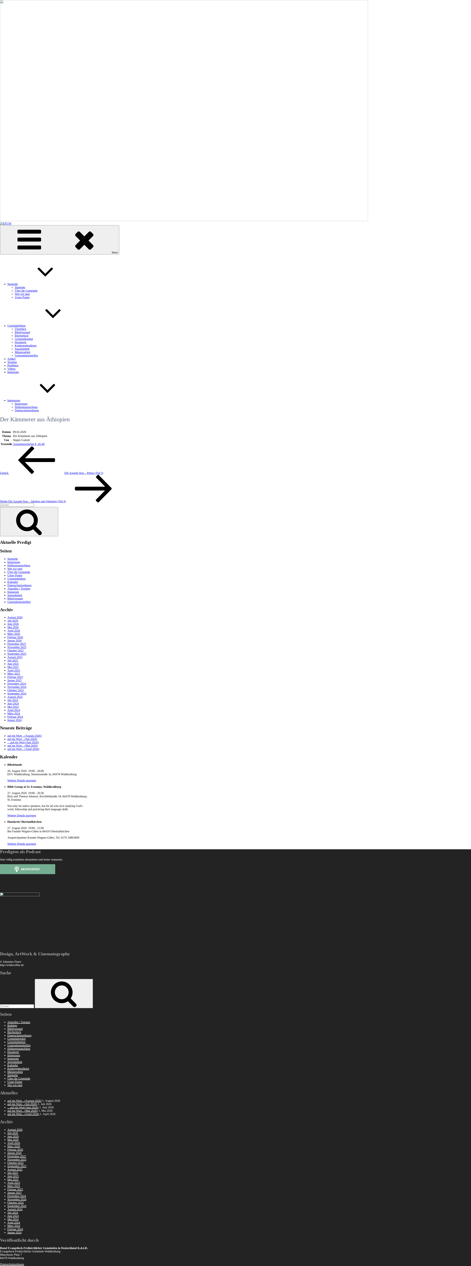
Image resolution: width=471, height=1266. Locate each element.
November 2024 (16, 687)
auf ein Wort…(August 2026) (24, 735)
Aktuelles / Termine (18, 588)
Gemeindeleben (16, 325)
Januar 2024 (14, 720)
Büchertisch (22, 335)
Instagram (13, 372)
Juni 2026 (13, 624)
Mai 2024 (13, 706)
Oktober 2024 (15, 690)
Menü (115, 252)
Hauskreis (20, 342)
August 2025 (14, 657)
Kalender (12, 582)
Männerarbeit (22, 352)
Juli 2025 (12, 660)
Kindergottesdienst (25, 345)
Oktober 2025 (15, 650)
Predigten (12, 365)
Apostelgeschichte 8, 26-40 (29, 444)
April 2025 (13, 670)
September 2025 (16, 653)
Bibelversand (22, 332)
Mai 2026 (13, 627)
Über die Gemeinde (26, 290)
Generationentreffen (26, 355)
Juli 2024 (12, 700)
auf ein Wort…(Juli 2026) (22, 739)
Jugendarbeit (22, 348)
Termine (12, 362)
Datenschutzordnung (27, 410)
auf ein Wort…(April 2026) (23, 749)
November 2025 (16, 647)
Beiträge (12, 1025)
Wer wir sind (22, 294)
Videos (11, 368)
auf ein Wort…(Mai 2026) (22, 745)
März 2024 (13, 713)
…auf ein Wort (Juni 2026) (23, 742)
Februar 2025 (15, 677)
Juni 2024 (13, 703)
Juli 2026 (12, 620)
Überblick (20, 329)
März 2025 (13, 673)
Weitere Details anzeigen (21, 780)
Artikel (11, 358)
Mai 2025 (13, 667)
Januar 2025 (14, 680)
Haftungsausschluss (26, 407)
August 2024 (14, 696)
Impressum (13, 400)
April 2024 (13, 710)
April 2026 (13, 630)
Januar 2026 (14, 640)
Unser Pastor (22, 297)
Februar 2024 (15, 716)
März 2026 (13, 633)
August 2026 (14, 617)
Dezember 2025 (16, 643)
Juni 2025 (13, 663)
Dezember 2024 (16, 683)
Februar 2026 (15, 637)
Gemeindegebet (24, 338)
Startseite (12, 284)
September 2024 (16, 693)
